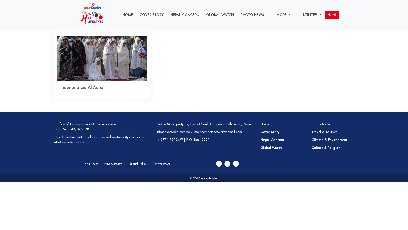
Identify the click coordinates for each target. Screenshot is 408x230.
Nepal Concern (184, 14)
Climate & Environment (329, 139)
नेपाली (332, 14)
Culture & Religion (326, 147)
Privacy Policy (113, 164)
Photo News (252, 14)
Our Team (91, 164)
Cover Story (152, 14)
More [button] (282, 14)
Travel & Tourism (324, 131)
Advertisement (161, 164)
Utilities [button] (311, 14)
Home (127, 14)
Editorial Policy (137, 164)
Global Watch (220, 14)
